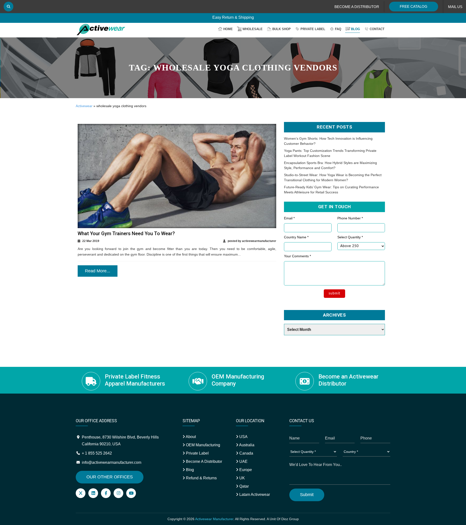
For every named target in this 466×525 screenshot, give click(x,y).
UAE (243, 461)
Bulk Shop (281, 29)
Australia (246, 445)
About (190, 437)
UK (241, 478)
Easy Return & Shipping (233, 19)
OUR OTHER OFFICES (109, 476)
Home (228, 29)
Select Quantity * (350, 237)
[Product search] (8, 6)
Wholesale (252, 29)
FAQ (338, 29)
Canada (245, 453)
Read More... (97, 270)
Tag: (233, 67)
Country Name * (296, 237)
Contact (377, 29)
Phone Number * (350, 218)
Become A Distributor (203, 461)
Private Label (312, 29)
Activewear (84, 106)
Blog (355, 29)
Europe (245, 470)
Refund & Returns (201, 478)
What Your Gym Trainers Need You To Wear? (126, 233)
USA (243, 437)
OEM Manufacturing (202, 445)
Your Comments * (297, 256)
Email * (289, 218)
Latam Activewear (254, 494)
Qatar (243, 486)
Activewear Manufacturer (214, 519)
